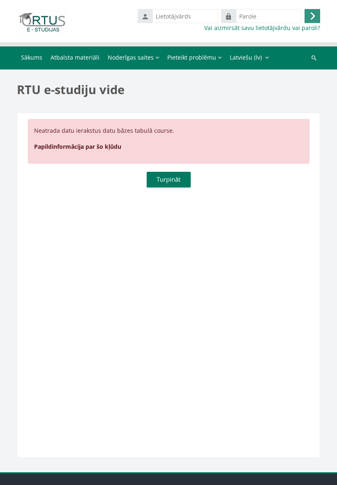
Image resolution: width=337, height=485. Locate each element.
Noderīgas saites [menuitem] (131, 57)
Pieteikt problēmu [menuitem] (191, 57)
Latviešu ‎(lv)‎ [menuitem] (246, 57)
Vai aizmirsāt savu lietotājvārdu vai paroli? (262, 28)
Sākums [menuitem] (31, 57)
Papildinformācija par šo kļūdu (77, 146)
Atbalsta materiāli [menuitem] (75, 57)
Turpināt (168, 179)
